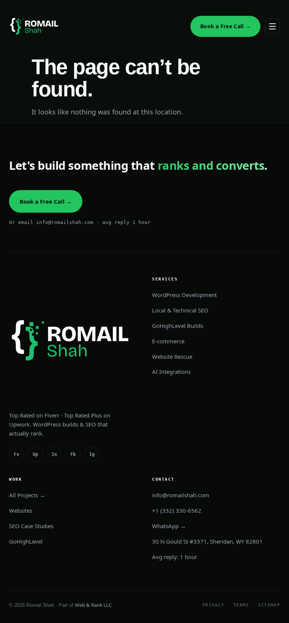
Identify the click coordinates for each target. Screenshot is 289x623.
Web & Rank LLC (93, 605)
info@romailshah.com (180, 495)
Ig (91, 454)
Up (35, 454)
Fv (16, 454)
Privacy (213, 605)
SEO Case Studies (31, 526)
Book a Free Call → (225, 26)
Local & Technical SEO (180, 310)
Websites (20, 510)
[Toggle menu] (272, 26)
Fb (73, 454)
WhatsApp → (169, 526)
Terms (241, 605)
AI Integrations (171, 371)
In (54, 454)
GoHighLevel (26, 541)
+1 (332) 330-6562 (176, 510)
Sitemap (269, 605)
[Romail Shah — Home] (35, 26)
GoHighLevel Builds (177, 325)
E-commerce (168, 341)
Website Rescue (172, 356)
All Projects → (27, 495)
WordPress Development (184, 295)
